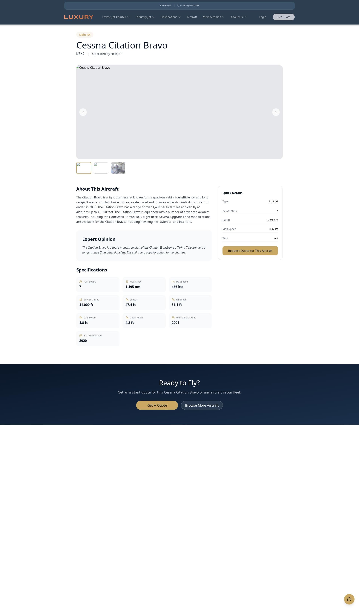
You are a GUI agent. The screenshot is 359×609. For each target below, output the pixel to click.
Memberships (212, 17)
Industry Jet (143, 17)
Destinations (169, 17)
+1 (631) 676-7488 (189, 5)
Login (262, 17)
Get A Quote (157, 405)
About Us (237, 17)
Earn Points (165, 5)
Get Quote (283, 17)
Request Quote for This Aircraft (250, 251)
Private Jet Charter (114, 17)
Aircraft (192, 17)
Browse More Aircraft (202, 405)
